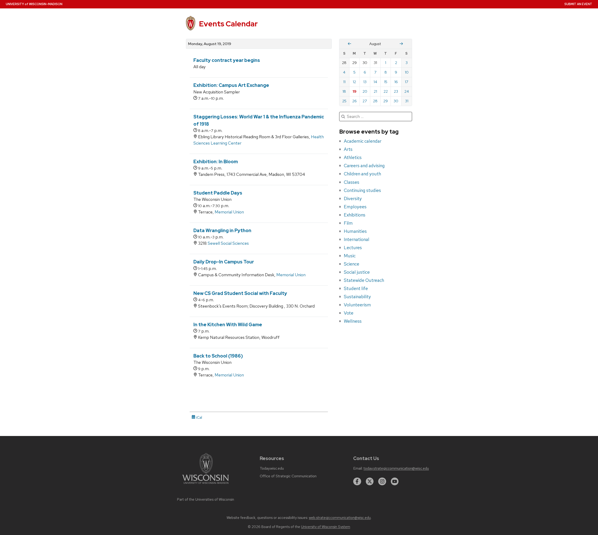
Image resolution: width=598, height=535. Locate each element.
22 (386, 91)
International (356, 239)
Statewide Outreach (364, 280)
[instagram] (382, 481)
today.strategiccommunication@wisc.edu (396, 468)
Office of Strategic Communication (288, 476)
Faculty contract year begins (226, 60)
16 (396, 81)
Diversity (353, 198)
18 (344, 91)
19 (354, 91)
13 (365, 81)
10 (407, 72)
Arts (348, 149)
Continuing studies (362, 190)
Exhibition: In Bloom (215, 162)
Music (350, 256)
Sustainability (357, 297)
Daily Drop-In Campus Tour (223, 262)
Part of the (205, 499)
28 (375, 101)
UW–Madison (34, 4)
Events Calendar (228, 24)
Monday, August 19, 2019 (209, 44)
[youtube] (395, 481)
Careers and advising (364, 166)
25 (344, 101)
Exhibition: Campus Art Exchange (231, 85)
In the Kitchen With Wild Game (227, 325)
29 (385, 101)
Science (351, 264)
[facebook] (357, 481)
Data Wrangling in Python (222, 230)
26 (354, 101)
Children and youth (362, 174)
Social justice (357, 272)
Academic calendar (362, 141)
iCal (198, 417)
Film (348, 223)
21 (375, 91)
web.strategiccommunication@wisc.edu (340, 517)
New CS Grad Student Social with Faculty (240, 293)
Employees (355, 207)
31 (406, 101)
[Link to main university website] (205, 484)
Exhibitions (354, 215)
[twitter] (370, 481)
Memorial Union (229, 212)
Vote (348, 313)
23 (396, 91)
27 (365, 101)
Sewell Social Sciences (228, 243)
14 (375, 81)
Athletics (353, 157)
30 (396, 101)
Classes (351, 182)
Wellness (353, 321)
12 (354, 81)
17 (406, 81)
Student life (356, 288)
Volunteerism (357, 305)
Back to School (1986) (218, 356)
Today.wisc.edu (272, 468)
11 (344, 81)
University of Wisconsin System (325, 526)
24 (406, 91)
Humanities (355, 231)
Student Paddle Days (217, 193)
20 (365, 91)
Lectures (353, 247)
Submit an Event (578, 4)
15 (385, 81)
